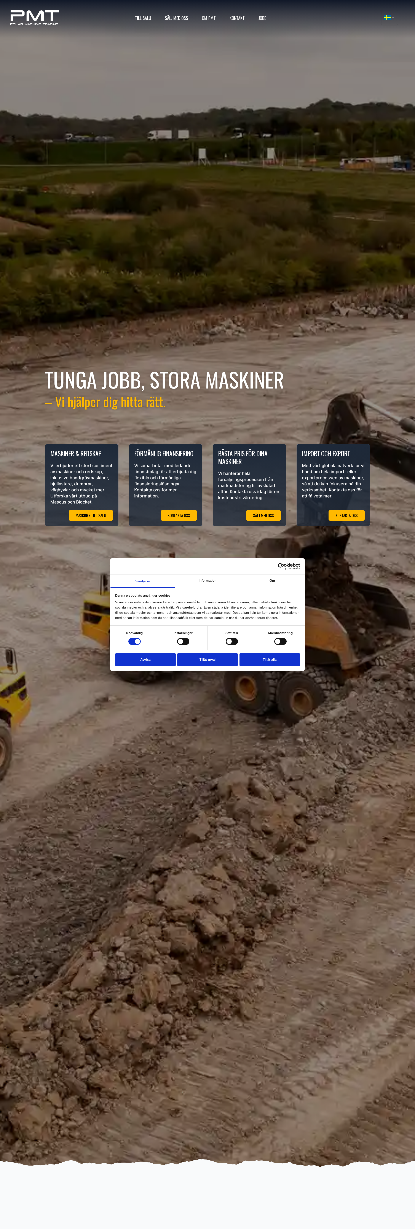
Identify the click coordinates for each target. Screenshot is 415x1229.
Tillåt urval (207, 659)
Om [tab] (272, 580)
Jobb (263, 18)
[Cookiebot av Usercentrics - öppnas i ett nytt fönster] (281, 566)
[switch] (183, 641)
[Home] (34, 17)
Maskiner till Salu (91, 515)
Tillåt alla (269, 659)
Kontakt (237, 18)
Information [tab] (207, 580)
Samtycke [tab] (142, 581)
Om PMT (209, 18)
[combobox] (389, 17)
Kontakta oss (179, 515)
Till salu (143, 18)
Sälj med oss (176, 18)
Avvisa (145, 659)
